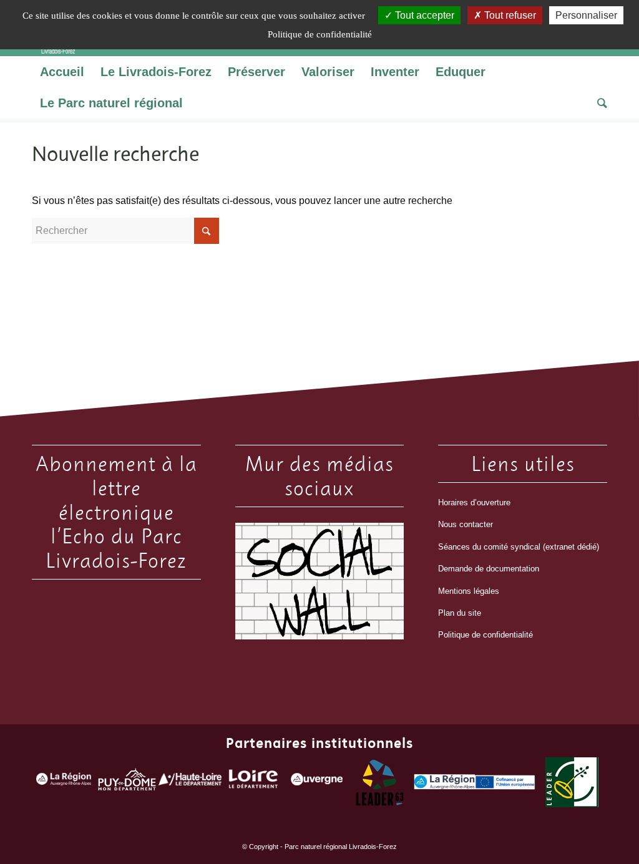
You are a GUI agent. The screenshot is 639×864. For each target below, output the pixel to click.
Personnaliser (586, 15)
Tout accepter (423, 15)
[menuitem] (62, 71)
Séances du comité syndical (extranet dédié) (518, 546)
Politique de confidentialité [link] (320, 34)
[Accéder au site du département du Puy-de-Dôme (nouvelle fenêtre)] (127, 782)
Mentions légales (468, 591)
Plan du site (459, 613)
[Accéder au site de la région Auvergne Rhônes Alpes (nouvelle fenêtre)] (63, 782)
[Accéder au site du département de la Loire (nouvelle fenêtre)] (253, 782)
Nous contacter (465, 524)
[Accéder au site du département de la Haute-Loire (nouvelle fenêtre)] (190, 782)
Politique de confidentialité (485, 634)
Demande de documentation (488, 568)
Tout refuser (509, 15)
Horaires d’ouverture (474, 502)
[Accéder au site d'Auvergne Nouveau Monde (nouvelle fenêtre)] (316, 782)
